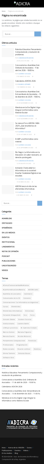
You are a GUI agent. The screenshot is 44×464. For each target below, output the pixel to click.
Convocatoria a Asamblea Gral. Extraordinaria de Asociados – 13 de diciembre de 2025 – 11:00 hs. (28, 94)
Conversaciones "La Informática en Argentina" (21, 302)
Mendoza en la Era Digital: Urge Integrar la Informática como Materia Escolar (27, 110)
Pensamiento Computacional (14, 341)
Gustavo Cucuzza (24, 74)
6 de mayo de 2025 (22, 195)
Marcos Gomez (9, 332)
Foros (32, 315)
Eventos (6, 237)
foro (25, 315)
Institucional (8, 242)
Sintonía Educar (24, 353)
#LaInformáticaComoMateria (14, 290)
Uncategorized (9, 265)
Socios (29, 447)
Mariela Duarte (9, 336)
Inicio (4, 11)
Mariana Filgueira (24, 332)
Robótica (37, 349)
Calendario (28, 294)
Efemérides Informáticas (12, 311)
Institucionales (8, 323)
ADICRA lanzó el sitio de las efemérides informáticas (26, 187)
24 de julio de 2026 (22, 61)
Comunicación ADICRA (25, 58)
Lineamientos (8, 246)
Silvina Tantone (9, 353)
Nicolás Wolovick (24, 336)
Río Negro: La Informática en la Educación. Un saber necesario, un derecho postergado (28, 155)
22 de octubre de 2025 (24, 134)
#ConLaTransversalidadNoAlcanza (16, 285)
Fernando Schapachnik (11, 315)
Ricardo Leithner (24, 84)
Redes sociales (8, 349)
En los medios (8, 232)
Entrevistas (29, 311)
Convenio (27, 298)
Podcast (6, 256)
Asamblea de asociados (12, 294)
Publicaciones (8, 261)
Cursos (5, 306)
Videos (5, 270)
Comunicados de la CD (11, 298)
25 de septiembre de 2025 (24, 148)
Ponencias (32, 341)
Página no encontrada (15, 11)
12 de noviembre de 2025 (24, 119)
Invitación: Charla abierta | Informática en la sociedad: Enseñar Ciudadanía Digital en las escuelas (28, 172)
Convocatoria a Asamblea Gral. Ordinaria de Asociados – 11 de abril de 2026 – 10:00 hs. (27, 68)
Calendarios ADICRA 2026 (25, 81)
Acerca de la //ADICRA (16, 447)
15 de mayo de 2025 (22, 182)
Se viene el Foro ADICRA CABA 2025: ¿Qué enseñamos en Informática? (27, 126)
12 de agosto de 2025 (23, 163)
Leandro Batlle (23, 323)
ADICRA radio (33, 290)
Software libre (8, 357)
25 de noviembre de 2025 (24, 103)
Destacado (7, 223)
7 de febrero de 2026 (23, 87)
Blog (16, 453)
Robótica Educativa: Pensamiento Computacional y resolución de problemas (28, 52)
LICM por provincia (10, 328)
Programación (22, 345)
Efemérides (7, 228)
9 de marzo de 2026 (23, 76)
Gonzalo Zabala (9, 319)
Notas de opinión (10, 251)
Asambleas (7, 218)
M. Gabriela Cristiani (29, 328)
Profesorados (8, 345)
